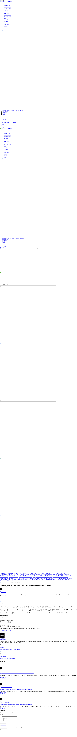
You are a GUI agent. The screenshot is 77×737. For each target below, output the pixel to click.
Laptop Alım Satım (23, 577)
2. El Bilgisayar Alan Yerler (12, 573)
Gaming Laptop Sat (35, 575)
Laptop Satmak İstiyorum (38, 577)
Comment (1, 721)
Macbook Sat (69, 578)
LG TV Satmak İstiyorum (60, 578)
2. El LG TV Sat (54, 573)
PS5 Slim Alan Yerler (33, 579)
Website (1, 717)
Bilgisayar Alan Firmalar (53, 574)
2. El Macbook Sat (62, 573)
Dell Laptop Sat (26, 575)
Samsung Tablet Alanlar (53, 579)
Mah (4, 630)
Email (1, 715)
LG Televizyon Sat (50, 578)
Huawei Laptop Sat (4, 577)
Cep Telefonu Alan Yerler (17, 575)
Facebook (3, 644)
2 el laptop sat (3, 573)
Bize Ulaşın (2, 247)
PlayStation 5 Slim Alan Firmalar (21, 579)
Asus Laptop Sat (44, 574)
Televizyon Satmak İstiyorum (13, 580)
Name (1, 714)
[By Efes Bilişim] (1, 668)
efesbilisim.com (3, 639)
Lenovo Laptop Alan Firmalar (6, 578)
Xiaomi (10, 630)
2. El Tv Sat (15, 574)
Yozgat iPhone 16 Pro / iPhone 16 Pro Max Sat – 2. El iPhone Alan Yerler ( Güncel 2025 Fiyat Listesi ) (16, 689)
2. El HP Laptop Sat (23, 573)
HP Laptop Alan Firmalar (45, 575)
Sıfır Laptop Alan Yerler (64, 579)
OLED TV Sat (10, 579)
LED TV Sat (65, 577)
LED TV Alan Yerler (57, 577)
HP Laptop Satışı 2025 (66, 575)
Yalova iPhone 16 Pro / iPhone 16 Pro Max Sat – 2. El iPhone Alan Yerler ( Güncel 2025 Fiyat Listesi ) (16, 704)
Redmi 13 (6, 630)
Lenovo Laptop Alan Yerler (19, 578)
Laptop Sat (29, 577)
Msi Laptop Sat (3, 579)
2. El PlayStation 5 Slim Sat (6, 574)
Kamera (1, 630)
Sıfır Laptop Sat (3, 580)
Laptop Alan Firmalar (13, 577)
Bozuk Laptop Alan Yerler (5, 575)
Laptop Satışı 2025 (48, 577)
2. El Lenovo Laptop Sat (44, 573)
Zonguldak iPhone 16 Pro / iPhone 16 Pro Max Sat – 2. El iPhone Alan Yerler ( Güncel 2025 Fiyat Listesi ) (17, 673)
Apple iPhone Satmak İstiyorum (33, 574)
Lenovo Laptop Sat (30, 578)
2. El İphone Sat (21, 574)
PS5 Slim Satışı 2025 (43, 579)
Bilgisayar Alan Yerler (63, 574)
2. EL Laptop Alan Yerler (33, 573)
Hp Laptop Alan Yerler (56, 575)
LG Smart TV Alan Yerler (40, 578)
